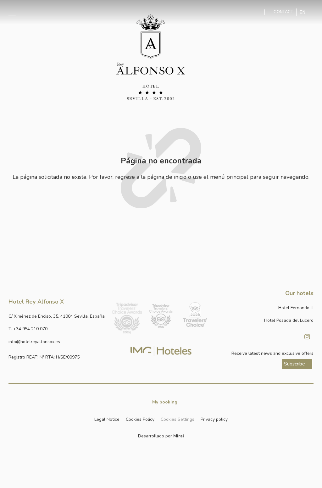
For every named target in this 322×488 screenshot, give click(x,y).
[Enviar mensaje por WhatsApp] (259, 12)
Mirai (178, 436)
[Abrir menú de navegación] (15, 12)
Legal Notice (106, 419)
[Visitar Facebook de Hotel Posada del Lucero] (291, 337)
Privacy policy (214, 419)
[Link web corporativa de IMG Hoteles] (161, 351)
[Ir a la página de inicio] (150, 57)
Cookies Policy (140, 419)
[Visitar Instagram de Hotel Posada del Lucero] (307, 337)
